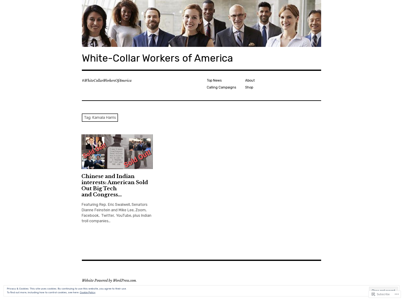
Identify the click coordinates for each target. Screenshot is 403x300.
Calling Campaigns (221, 87)
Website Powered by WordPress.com (109, 280)
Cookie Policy (88, 292)
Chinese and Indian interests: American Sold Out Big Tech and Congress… (114, 185)
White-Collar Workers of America (157, 58)
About (250, 80)
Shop (249, 87)
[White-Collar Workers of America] (201, 23)
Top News (214, 80)
